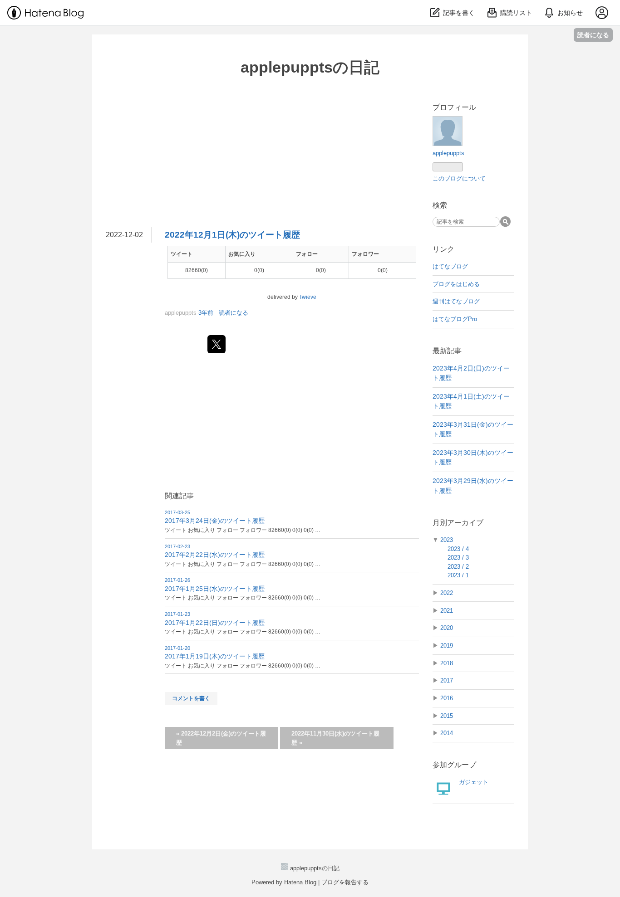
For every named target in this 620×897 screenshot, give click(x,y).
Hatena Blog (300, 882)
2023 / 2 (458, 566)
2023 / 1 (458, 575)
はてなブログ (450, 266)
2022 (446, 593)
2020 (446, 627)
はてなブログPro (455, 319)
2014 (446, 733)
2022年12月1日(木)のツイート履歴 (232, 234)
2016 (446, 698)
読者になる (593, 35)
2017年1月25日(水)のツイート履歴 (215, 588)
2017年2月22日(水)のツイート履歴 (215, 554)
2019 (446, 645)
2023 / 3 (458, 557)
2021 (446, 610)
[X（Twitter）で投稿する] (216, 344)
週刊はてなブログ (456, 301)
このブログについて (459, 178)
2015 (446, 715)
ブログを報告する (345, 882)
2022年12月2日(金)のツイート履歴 (221, 738)
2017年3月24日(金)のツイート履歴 (215, 520)
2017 (446, 680)
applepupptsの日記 (310, 67)
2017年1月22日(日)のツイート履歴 (215, 622)
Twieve (307, 297)
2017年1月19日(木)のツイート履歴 (215, 656)
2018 (446, 663)
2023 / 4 (458, 549)
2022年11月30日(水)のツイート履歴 (335, 738)
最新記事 (447, 351)
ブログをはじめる (456, 284)
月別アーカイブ (458, 522)
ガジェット (473, 782)
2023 (446, 539)
